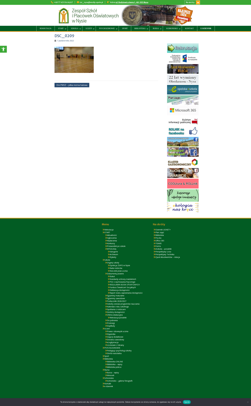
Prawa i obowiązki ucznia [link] (117, 331)
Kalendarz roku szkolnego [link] (118, 306)
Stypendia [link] (111, 334)
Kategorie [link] (114, 251)
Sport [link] (125, 28)
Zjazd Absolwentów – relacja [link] (167, 257)
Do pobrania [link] (112, 320)
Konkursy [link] (111, 243)
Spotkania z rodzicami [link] (116, 309)
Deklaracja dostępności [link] (120, 290)
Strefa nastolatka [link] (114, 353)
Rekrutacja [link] (45, 28)
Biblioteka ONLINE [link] (115, 361)
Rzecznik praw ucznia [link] (119, 271)
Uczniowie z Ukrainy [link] (115, 345)
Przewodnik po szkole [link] (116, 246)
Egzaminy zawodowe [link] (116, 298)
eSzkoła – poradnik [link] (163, 249)
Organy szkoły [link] (113, 262)
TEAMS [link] (158, 243)
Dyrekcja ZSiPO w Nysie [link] (120, 265)
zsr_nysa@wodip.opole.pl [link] (91, 2)
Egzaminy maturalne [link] (115, 295)
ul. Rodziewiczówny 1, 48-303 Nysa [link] (132, 2)
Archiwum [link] (114, 254)
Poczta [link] (158, 238)
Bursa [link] (156, 28)
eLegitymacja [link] (112, 342)
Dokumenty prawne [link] (115, 273)
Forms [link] (158, 246)
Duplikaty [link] (111, 326)
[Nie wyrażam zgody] (247, 402)
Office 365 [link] (159, 240)
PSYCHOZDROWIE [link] (107, 28)
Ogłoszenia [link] (112, 238)
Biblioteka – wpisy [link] (114, 364)
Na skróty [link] (190, 2)
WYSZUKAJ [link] (111, 249)
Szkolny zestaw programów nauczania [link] (123, 304)
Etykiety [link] (113, 257)
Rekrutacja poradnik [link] (118, 317)
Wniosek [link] (110, 375)
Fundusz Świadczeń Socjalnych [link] (123, 287)
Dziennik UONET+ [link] (163, 229)
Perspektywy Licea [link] (163, 251)
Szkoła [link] (74, 28)
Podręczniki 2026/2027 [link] (116, 301)
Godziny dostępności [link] (116, 312)
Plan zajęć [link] (159, 232)
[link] (3, 49)
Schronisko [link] (172, 28)
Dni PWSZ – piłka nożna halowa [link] (71, 85)
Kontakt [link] (189, 28)
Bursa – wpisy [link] (113, 372)
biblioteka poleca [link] (114, 367)
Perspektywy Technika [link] (164, 254)
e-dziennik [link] (206, 28)
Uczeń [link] (89, 28)
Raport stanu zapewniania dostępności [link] (126, 293)
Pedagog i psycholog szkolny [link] (119, 350)
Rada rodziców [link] (116, 268)
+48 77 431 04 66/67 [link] (63, 2)
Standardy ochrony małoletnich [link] (123, 279)
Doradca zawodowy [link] (115, 339)
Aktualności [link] (112, 235)
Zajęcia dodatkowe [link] (115, 337)
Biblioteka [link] (140, 28)
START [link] (61, 28)
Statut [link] (112, 276)
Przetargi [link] (111, 323)
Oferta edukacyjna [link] (115, 315)
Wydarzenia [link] (112, 240)
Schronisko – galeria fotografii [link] (119, 381)
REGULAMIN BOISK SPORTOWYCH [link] (125, 284)
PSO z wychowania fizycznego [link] (122, 282)
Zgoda (186, 402)
